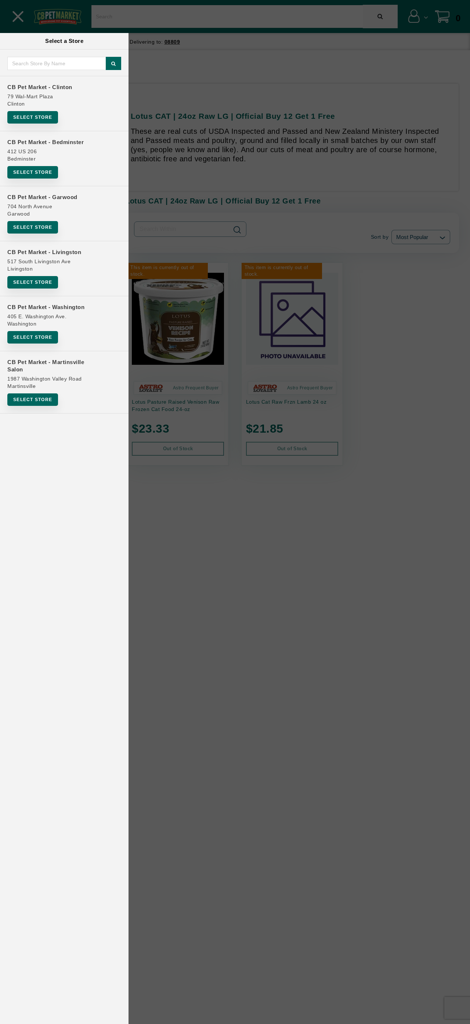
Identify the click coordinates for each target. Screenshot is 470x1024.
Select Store (32, 117)
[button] (457, 1016)
